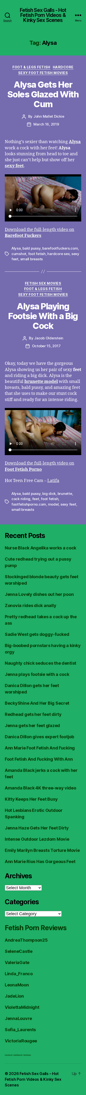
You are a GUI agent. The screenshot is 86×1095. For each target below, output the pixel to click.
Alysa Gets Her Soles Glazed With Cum (43, 94)
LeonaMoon (17, 984)
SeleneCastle (18, 951)
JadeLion (14, 996)
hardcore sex (58, 253)
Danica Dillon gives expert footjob (39, 736)
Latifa (53, 480)
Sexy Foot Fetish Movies (43, 73)
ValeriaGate (17, 962)
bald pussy (31, 248)
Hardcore (63, 67)
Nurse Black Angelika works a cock (40, 547)
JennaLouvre (18, 1018)
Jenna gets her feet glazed (32, 725)
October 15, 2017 (46, 346)
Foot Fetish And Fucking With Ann (39, 759)
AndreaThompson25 (26, 940)
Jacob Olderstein (48, 338)
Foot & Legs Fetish (31, 67)
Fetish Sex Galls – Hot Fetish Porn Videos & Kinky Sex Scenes (33, 1079)
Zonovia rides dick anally (30, 605)
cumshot (18, 253)
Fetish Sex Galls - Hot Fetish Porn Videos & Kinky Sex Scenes (43, 15)
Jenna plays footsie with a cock (37, 674)
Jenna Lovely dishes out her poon (39, 594)
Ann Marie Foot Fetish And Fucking (40, 747)
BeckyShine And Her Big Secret (37, 703)
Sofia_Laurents (20, 1029)
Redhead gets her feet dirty (33, 714)
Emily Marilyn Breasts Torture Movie (42, 850)
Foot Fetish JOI (8, 1054)
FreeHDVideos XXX (17, 1054)
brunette (65, 493)
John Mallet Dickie (48, 116)
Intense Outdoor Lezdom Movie (37, 839)
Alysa (16, 248)
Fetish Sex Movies (43, 283)
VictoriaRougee (21, 1040)
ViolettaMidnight (22, 1007)
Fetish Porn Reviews (35, 928)
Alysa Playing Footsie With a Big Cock (43, 316)
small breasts (31, 259)
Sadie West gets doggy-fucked (37, 634)
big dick (49, 493)
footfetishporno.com (28, 504)
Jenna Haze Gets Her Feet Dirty (37, 827)
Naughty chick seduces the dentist (40, 663)
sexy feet (68, 504)
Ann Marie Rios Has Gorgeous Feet (40, 861)
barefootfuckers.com (60, 248)
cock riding (20, 499)
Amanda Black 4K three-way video (40, 787)
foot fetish (37, 253)
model (53, 504)
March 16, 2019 (46, 124)
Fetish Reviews (27, 1054)
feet (35, 499)
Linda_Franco (19, 973)
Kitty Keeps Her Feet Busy (31, 799)
